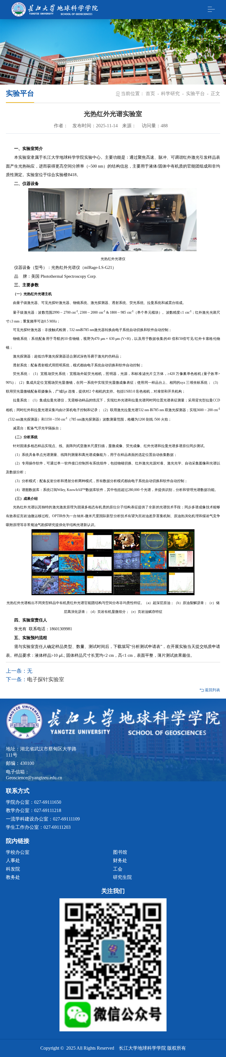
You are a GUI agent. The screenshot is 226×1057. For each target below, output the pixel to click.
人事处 (13, 860)
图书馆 (120, 852)
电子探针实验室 (45, 679)
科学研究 (170, 93)
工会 (117, 868)
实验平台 (195, 93)
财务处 (120, 860)
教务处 (13, 877)
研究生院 (122, 877)
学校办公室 (17, 852)
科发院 (13, 868)
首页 (150, 93)
